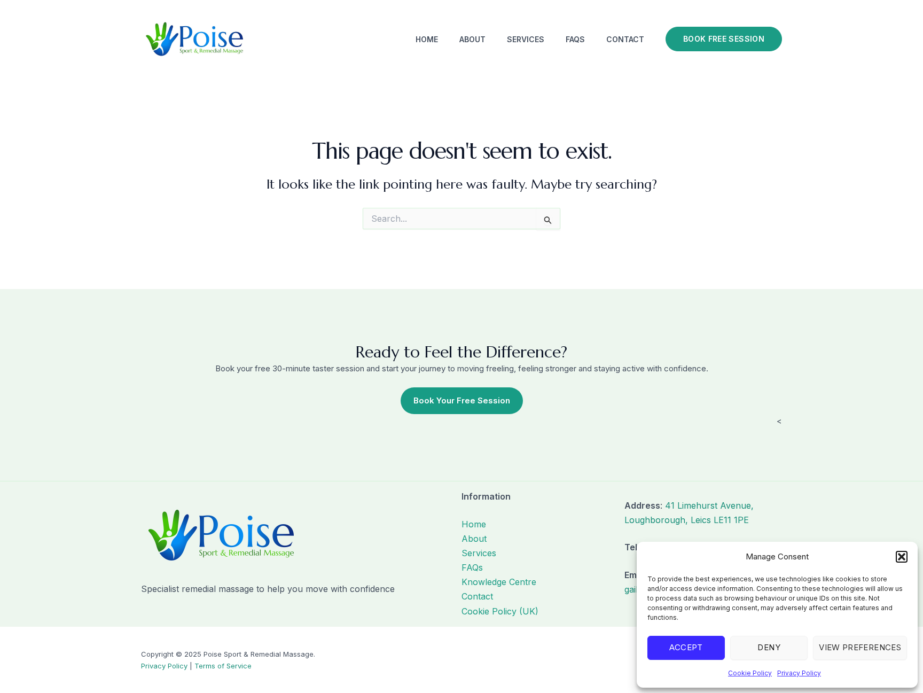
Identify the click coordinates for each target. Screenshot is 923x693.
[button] (901, 556)
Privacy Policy (799, 673)
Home (427, 39)
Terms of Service (223, 665)
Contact (625, 39)
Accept (685, 647)
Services (525, 39)
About (472, 39)
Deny (768, 647)
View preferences (860, 647)
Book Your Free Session (461, 400)
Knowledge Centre (499, 582)
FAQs (575, 39)
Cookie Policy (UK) (500, 611)
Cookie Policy (750, 673)
